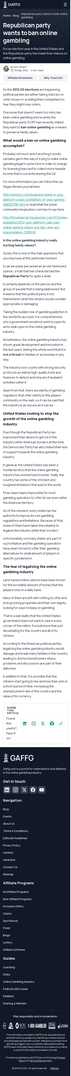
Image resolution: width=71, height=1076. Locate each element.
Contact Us (10, 867)
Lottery (7, 942)
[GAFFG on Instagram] (33, 723)
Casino (7, 913)
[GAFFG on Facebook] (52, 723)
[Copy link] (61, 723)
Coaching (9, 967)
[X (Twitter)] (24, 790)
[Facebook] (33, 790)
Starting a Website (14, 1003)
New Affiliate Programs (17, 899)
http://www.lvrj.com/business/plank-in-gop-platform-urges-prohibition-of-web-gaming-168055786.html (34, 200)
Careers (8, 852)
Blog (16, 15)
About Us (9, 823)
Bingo (6, 935)
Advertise (9, 860)
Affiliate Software (14, 949)
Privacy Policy (11, 845)
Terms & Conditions (15, 831)
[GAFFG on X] (43, 723)
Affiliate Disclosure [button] (20, 78)
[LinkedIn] (7, 790)
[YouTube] (41, 790)
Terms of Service (38, 1060)
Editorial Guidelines (15, 838)
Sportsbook (10, 921)
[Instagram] (15, 790)
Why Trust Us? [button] (53, 78)
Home (7, 15)
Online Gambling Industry (18, 981)
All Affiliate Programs (16, 892)
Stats (6, 974)
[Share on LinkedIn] (24, 723)
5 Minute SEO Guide (15, 989)
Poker (6, 928)
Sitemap (8, 874)
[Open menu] (65, 4)
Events (7, 816)
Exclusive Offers (13, 906)
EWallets (8, 996)
